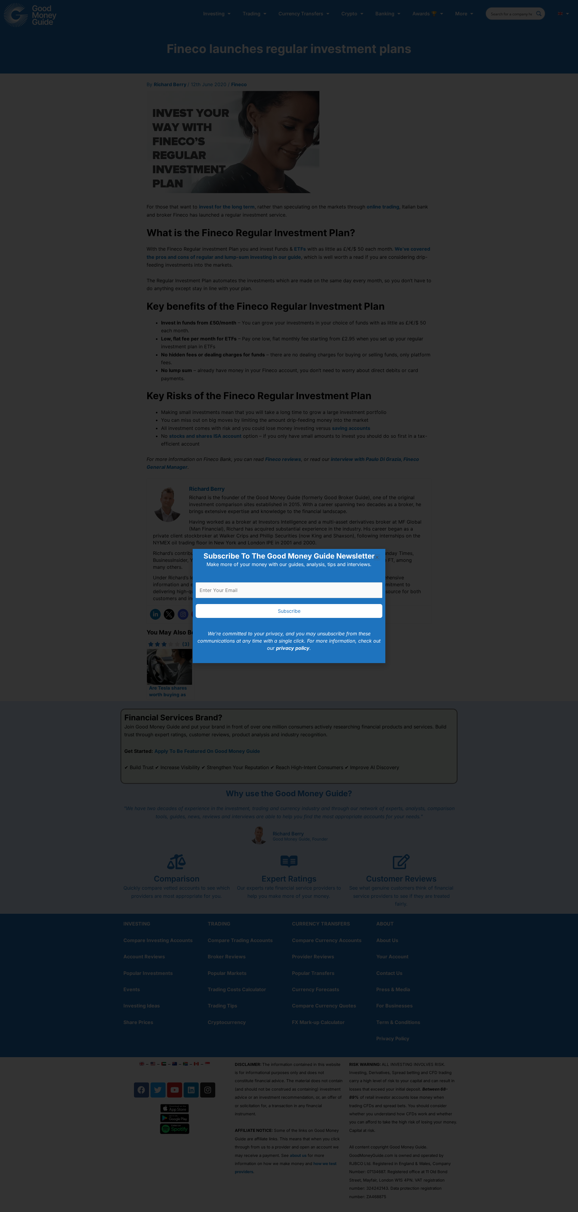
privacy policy (292, 648)
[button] (377, 557)
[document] (289, 606)
